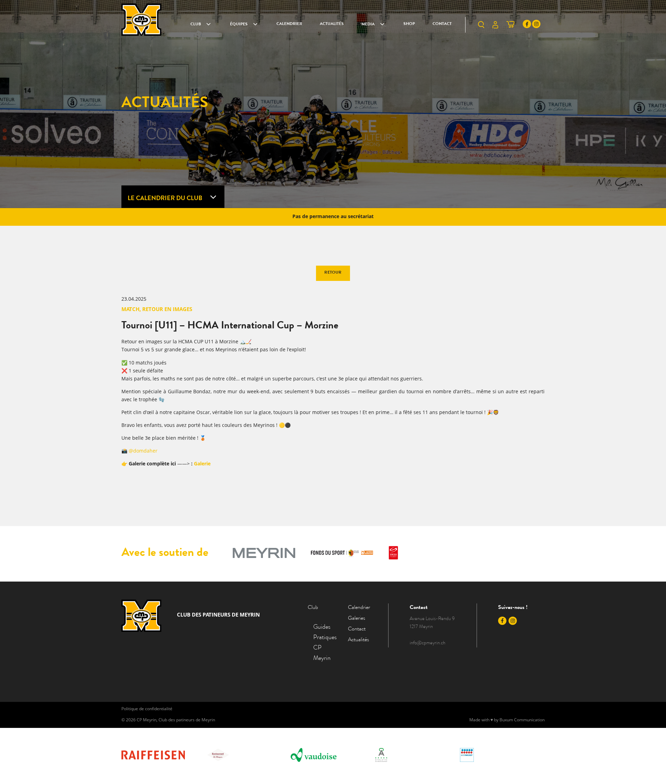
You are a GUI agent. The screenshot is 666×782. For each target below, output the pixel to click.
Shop (409, 24)
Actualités (332, 24)
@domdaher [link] (143, 451)
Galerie (202, 464)
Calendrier (289, 24)
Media (368, 25)
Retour (332, 273)
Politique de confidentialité (146, 709)
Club (195, 25)
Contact (442, 24)
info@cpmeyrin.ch (427, 643)
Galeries (356, 618)
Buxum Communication (522, 720)
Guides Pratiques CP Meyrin (322, 643)
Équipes (239, 25)
